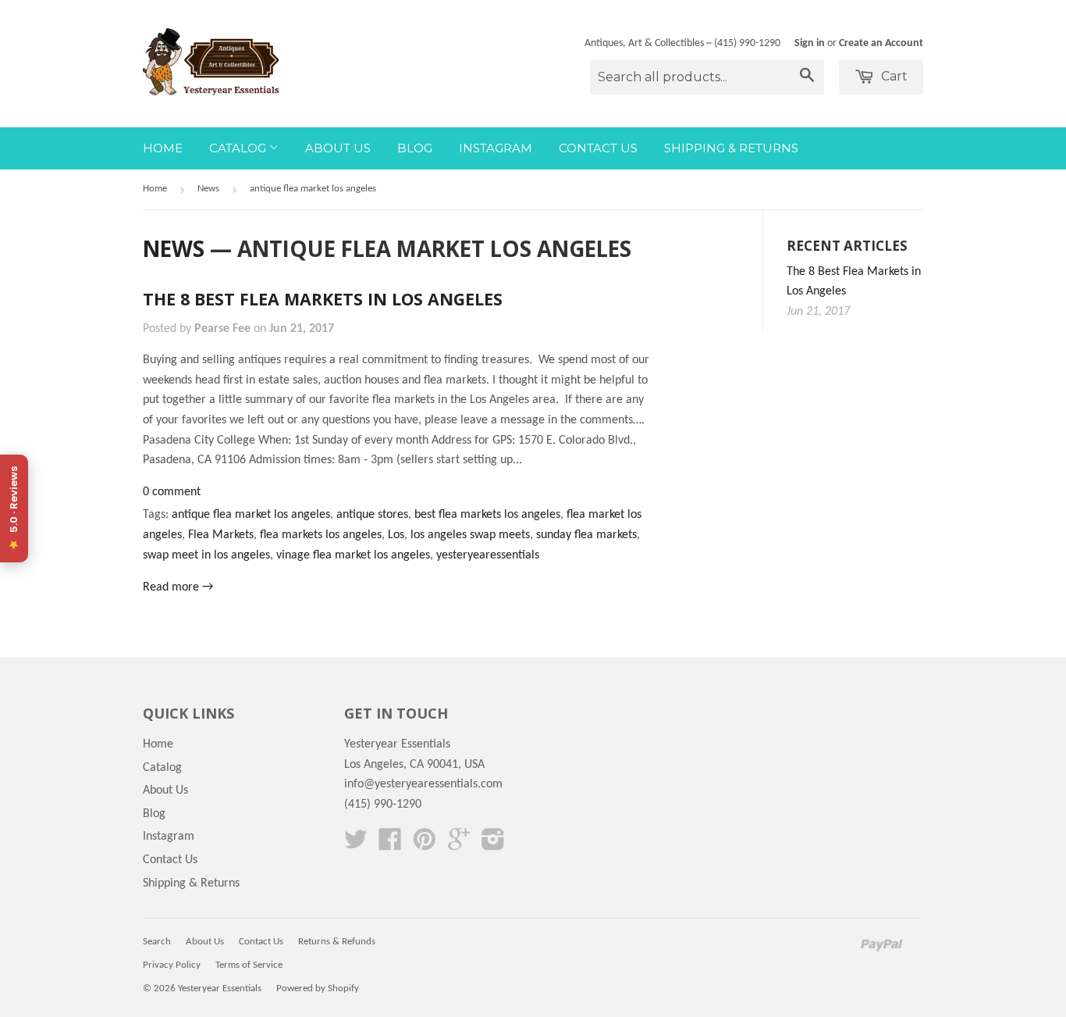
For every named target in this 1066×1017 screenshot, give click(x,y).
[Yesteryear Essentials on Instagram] (493, 845)
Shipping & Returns (731, 148)
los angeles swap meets (470, 535)
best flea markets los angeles (487, 514)
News (208, 189)
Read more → (178, 587)
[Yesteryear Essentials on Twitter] (356, 845)
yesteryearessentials (487, 555)
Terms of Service (248, 965)
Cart (893, 76)
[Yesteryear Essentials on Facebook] (390, 845)
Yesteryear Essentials (219, 988)
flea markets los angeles (321, 535)
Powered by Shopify (317, 988)
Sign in (809, 43)
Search (157, 942)
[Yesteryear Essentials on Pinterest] (424, 845)
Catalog (239, 148)
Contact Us (598, 148)
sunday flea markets (586, 535)
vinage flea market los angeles (353, 555)
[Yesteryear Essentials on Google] (459, 845)
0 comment (172, 492)
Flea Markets (221, 535)
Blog (414, 148)
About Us (338, 148)
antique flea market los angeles (251, 514)
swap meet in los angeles (206, 555)
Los (396, 535)
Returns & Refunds (336, 942)
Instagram (495, 148)
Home (163, 148)
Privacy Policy (172, 965)
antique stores (372, 514)
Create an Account (881, 43)
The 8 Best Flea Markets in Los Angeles (323, 298)
